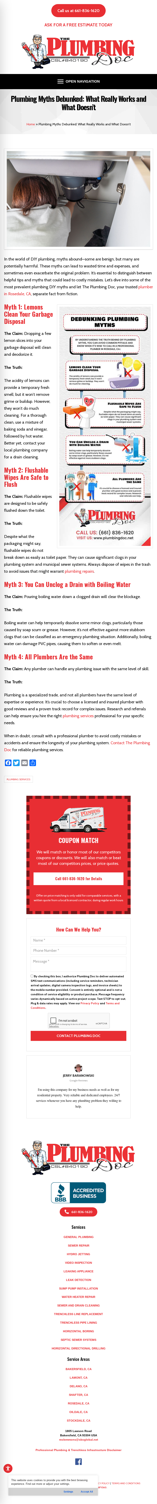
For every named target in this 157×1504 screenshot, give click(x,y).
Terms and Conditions (125, 1483)
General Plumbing (79, 1237)
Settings (68, 1491)
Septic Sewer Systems (78, 1339)
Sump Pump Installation (78, 1288)
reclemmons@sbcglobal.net (78, 1439)
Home (30, 124)
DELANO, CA (78, 1386)
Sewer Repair (78, 1245)
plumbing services (78, 715)
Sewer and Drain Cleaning (78, 1305)
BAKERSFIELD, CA (79, 1369)
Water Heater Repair (78, 1297)
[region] (53, 1485)
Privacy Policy (90, 1003)
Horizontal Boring (78, 1331)
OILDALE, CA (78, 1412)
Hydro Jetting (78, 1254)
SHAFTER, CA (78, 1394)
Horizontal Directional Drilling (78, 1348)
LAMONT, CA (78, 1377)
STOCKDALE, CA (78, 1420)
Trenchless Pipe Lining (78, 1322)
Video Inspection (78, 1262)
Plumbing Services (18, 779)
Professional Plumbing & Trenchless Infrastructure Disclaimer (78, 1450)
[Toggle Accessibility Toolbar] (8, 1468)
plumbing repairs (79, 571)
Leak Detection (78, 1280)
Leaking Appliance (78, 1271)
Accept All (87, 1491)
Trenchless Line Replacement (78, 1314)
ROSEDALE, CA (78, 1403)
